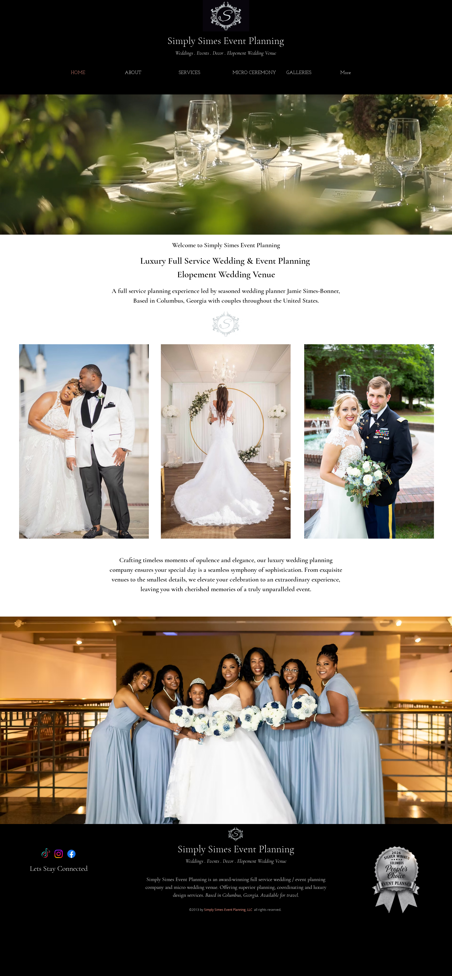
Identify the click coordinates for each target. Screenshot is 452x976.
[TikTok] (45, 853)
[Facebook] (71, 853)
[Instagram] (58, 853)
